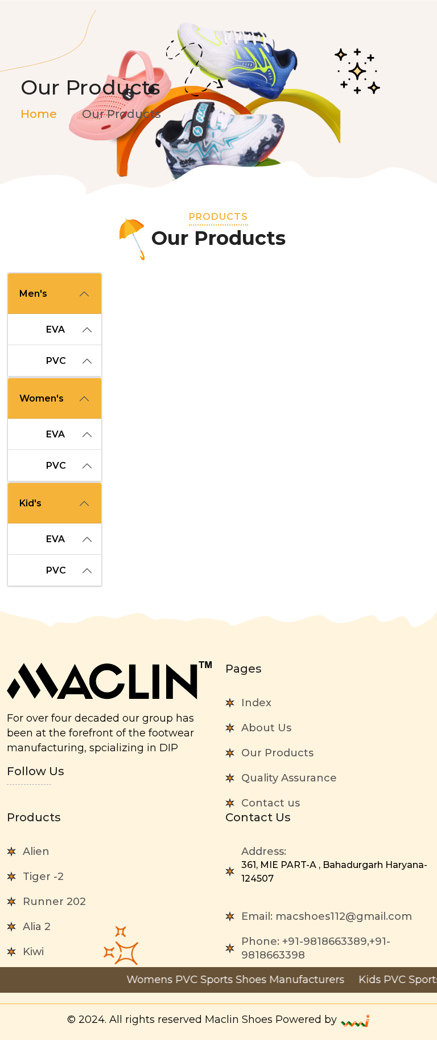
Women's (41, 398)
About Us (266, 728)
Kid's (30, 503)
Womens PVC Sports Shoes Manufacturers (219, 979)
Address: (334, 864)
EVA (55, 329)
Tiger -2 (43, 876)
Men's (33, 293)
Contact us (270, 803)
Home (38, 114)
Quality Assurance (289, 778)
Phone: (315, 948)
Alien (36, 851)
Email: (326, 916)
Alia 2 (37, 926)
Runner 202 (54, 901)
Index (256, 703)
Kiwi (33, 951)
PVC (56, 360)
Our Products (277, 753)
